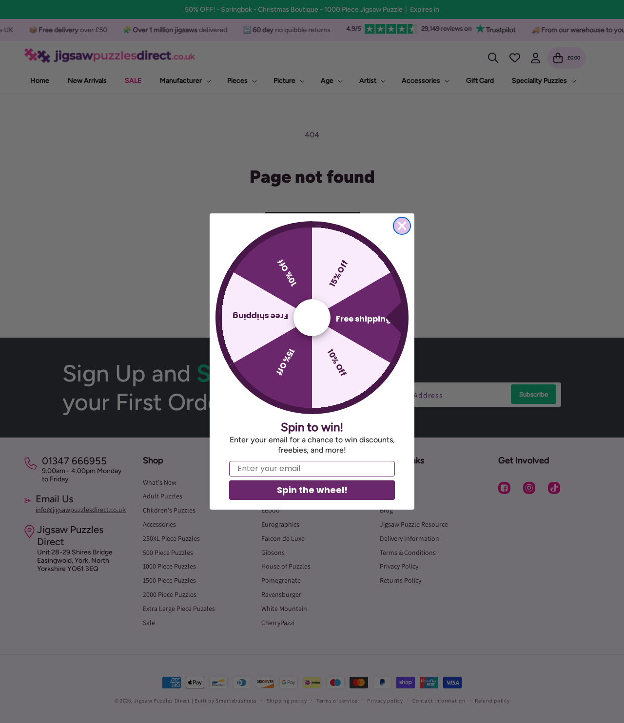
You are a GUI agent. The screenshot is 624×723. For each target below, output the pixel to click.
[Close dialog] (401, 225)
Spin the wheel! (312, 490)
